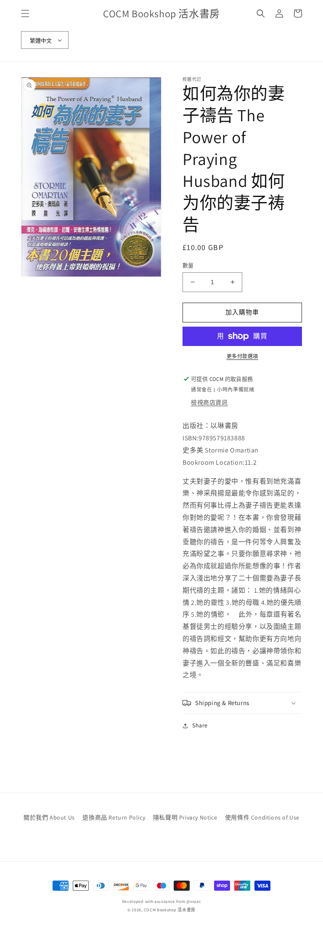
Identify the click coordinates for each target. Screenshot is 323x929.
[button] (25, 13)
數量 (188, 265)
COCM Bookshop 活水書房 (170, 910)
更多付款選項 (242, 356)
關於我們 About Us (49, 817)
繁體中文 (41, 40)
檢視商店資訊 (209, 402)
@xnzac (193, 901)
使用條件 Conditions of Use (262, 817)
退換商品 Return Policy (113, 817)
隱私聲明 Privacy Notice (185, 817)
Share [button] (200, 725)
